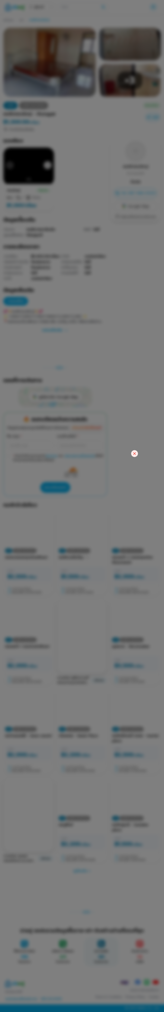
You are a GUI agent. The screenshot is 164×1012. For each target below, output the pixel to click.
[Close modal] (134, 453)
